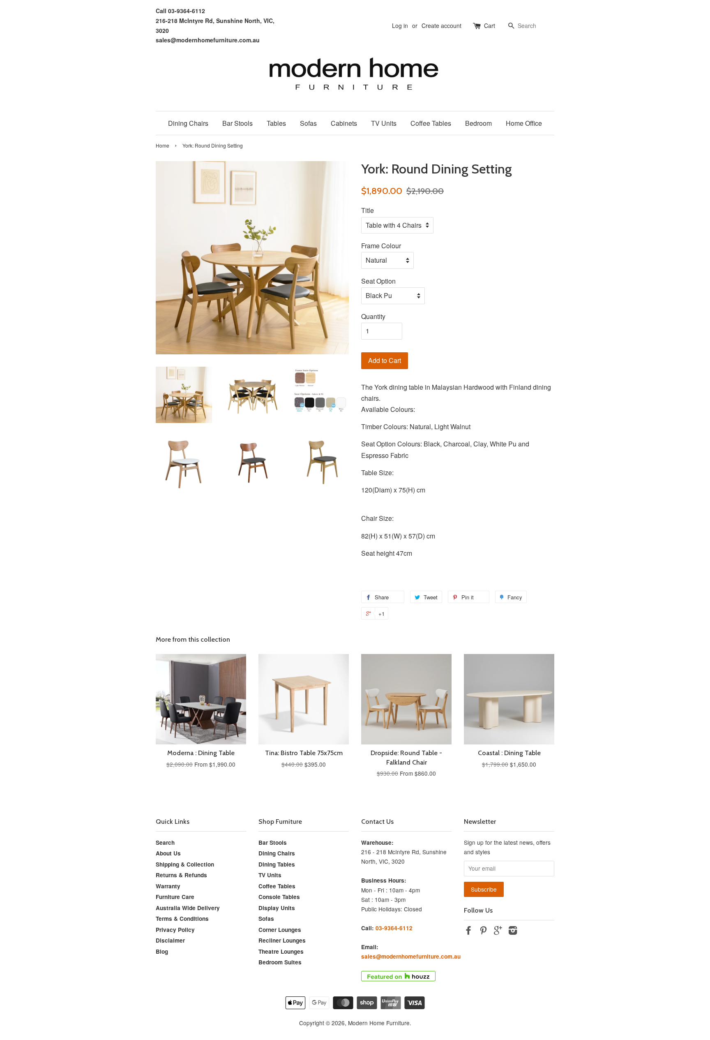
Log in (400, 25)
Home (162, 145)
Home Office (524, 123)
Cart (489, 25)
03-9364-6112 (394, 928)
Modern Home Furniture (379, 1023)
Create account (441, 25)
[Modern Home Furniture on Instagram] (512, 931)
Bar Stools (237, 123)
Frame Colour (381, 245)
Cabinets (344, 123)
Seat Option (378, 281)
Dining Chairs (188, 123)
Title (367, 210)
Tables (276, 123)
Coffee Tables (430, 123)
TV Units (383, 123)
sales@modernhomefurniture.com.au (208, 40)
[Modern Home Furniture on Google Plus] (498, 931)
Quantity (373, 316)
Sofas (308, 123)
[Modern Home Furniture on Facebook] (468, 931)
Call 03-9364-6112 (180, 11)
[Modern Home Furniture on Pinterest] (483, 931)
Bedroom (478, 123)
